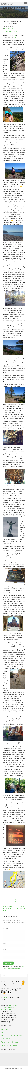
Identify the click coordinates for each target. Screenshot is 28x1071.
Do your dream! (7, 3)
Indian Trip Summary (8, 1039)
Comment (6, 929)
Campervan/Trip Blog (11, 898)
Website (5, 955)
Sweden (21, 901)
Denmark (10, 901)
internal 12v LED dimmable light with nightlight (9, 1007)
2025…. (3, 1033)
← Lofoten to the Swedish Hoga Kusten (7, 908)
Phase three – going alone (9, 1042)
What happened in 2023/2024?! (11, 1036)
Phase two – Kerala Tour (9, 1045)
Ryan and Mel (8, 29)
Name (5, 943)
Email (5, 949)
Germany (14, 901)
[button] (26, 3)
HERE (14, 35)
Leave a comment (11, 31)
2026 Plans (4, 1029)
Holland (18, 901)
